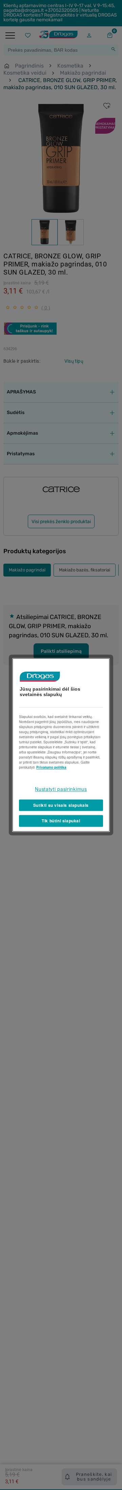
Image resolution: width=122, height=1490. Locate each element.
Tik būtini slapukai (61, 821)
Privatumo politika (51, 767)
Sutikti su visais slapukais (61, 805)
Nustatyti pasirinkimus (61, 789)
